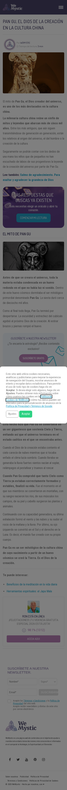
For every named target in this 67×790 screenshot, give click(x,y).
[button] (12, 414)
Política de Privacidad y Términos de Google (29, 406)
